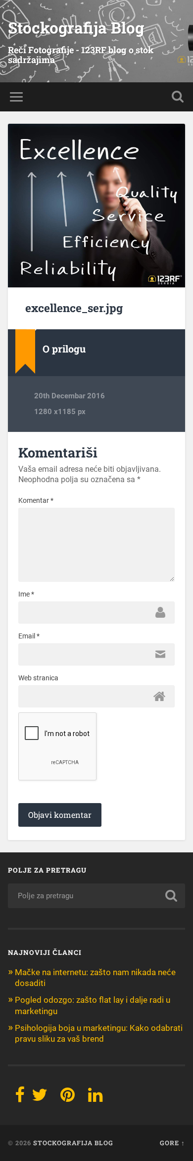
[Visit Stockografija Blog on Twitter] (40, 1098)
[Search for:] (97, 895)
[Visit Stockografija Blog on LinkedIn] (95, 1098)
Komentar (35, 500)
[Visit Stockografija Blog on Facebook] (20, 1098)
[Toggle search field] (178, 96)
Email (29, 636)
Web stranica (38, 677)
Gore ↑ (172, 1143)
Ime (26, 594)
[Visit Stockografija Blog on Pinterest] (67, 1098)
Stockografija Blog (76, 27)
